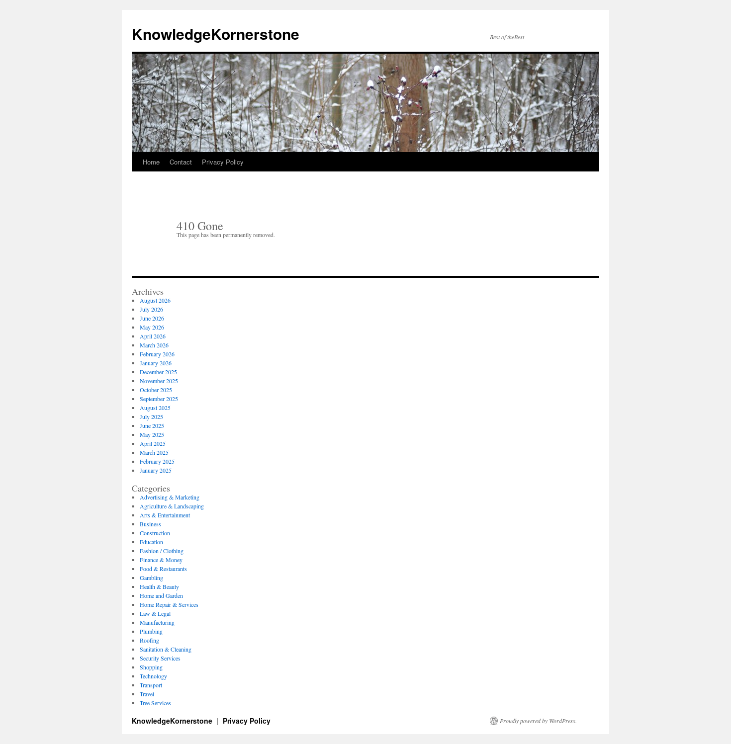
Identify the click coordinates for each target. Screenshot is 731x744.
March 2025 (154, 452)
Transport (151, 685)
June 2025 (152, 425)
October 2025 (156, 390)
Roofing (149, 640)
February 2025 (157, 461)
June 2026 (152, 318)
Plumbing (151, 631)
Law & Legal (155, 613)
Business (150, 524)
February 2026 (157, 354)
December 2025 (158, 372)
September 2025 (159, 399)
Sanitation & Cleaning (165, 649)
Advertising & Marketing (169, 497)
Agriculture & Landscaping (172, 506)
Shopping (151, 667)
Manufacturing (157, 622)
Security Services (160, 658)
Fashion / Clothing (161, 551)
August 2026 (155, 300)
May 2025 (152, 434)
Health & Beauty (159, 586)
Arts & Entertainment (165, 515)
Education (151, 542)
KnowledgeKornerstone (215, 33)
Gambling (151, 577)
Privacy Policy (223, 161)
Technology (153, 676)
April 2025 (153, 443)
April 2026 (153, 336)
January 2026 (156, 363)
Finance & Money (161, 560)
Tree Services (155, 703)
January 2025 (156, 470)
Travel (147, 694)
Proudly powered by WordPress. (538, 721)
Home (151, 161)
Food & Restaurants (163, 569)
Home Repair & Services (169, 604)
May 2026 (152, 327)
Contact (181, 161)
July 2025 (151, 416)
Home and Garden (161, 595)
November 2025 (159, 381)
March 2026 (154, 345)
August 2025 (155, 408)
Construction (155, 533)
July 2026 (151, 309)
